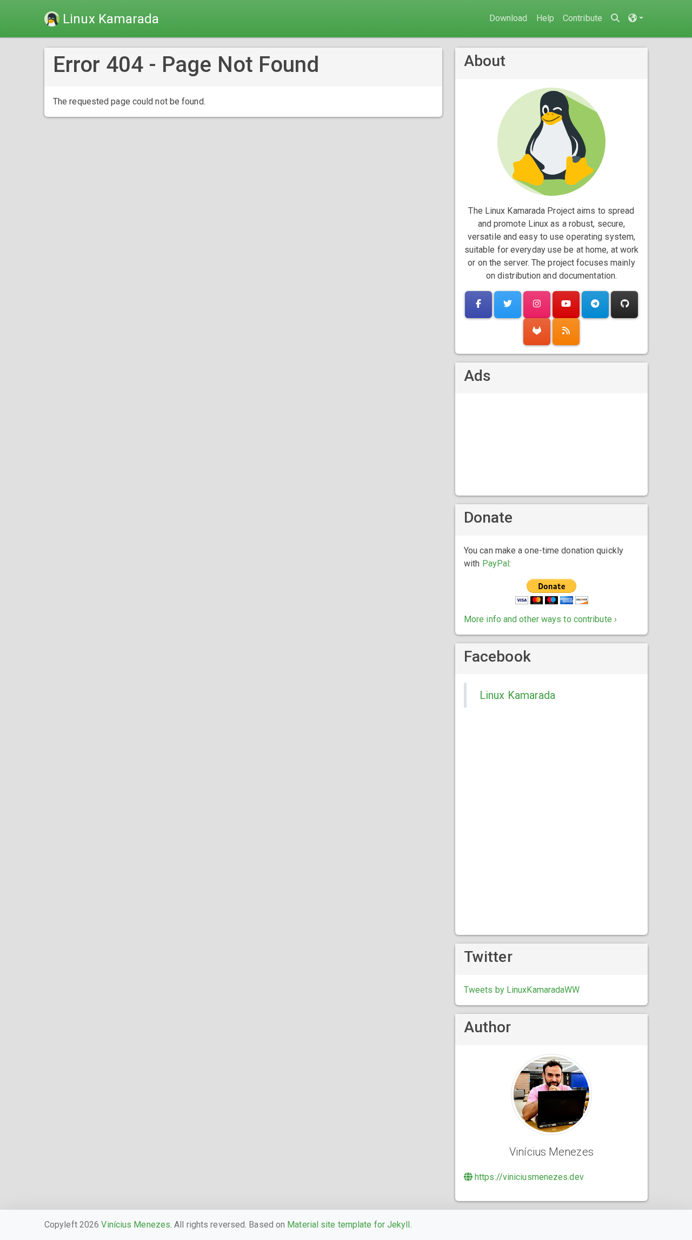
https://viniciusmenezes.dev (528, 1177)
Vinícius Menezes (135, 1224)
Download (508, 18)
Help (545, 18)
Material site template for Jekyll (348, 1224)
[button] (636, 18)
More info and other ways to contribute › (540, 619)
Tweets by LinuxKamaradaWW (522, 990)
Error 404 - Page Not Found (186, 64)
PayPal (496, 563)
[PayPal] (551, 591)
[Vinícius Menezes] (551, 1094)
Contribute (582, 18)
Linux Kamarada (517, 695)
